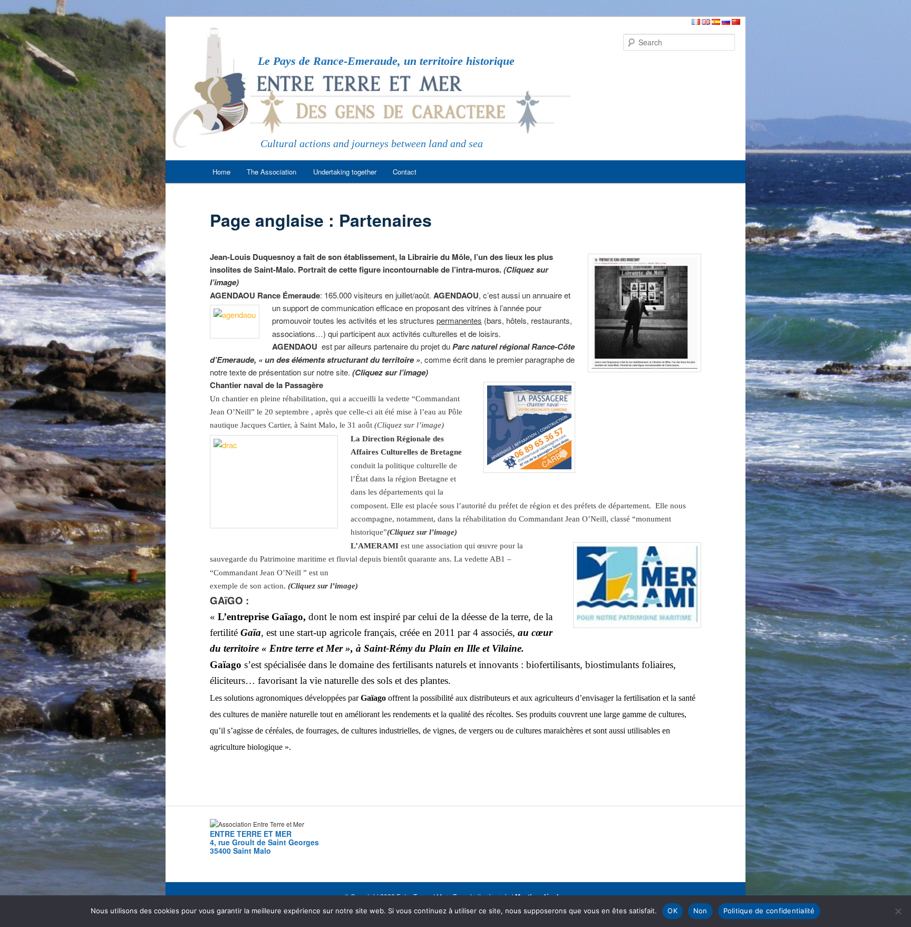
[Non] (898, 911)
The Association (271, 172)
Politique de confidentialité (769, 910)
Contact (404, 172)
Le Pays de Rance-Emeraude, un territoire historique (386, 60)
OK (672, 910)
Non (700, 910)
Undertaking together (344, 172)
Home (221, 172)
